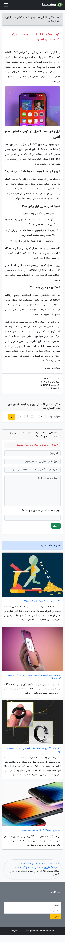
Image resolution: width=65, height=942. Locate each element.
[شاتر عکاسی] (52, 5)
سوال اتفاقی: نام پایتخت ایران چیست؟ (41, 510)
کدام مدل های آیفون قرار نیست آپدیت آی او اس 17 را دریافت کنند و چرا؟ (34, 677)
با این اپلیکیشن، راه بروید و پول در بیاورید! (42, 600)
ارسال (56, 526)
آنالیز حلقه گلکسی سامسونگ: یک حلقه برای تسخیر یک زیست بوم (34, 750)
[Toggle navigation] (6, 5)
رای (11, 417)
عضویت (55, 916)
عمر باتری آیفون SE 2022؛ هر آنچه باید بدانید (41, 830)
